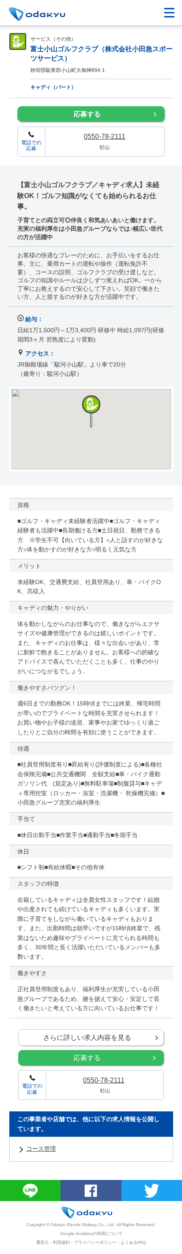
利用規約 (61, 1242)
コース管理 (41, 1148)
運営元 (42, 1242)
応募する (87, 114)
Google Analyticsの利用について (91, 1233)
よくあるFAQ (133, 1242)
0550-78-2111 (104, 136)
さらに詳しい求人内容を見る (87, 1037)
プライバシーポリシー (95, 1242)
